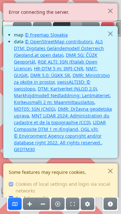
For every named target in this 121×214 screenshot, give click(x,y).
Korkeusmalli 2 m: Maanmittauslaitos (54, 102)
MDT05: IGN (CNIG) (34, 109)
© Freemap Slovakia (46, 35)
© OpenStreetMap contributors (59, 42)
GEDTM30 (24, 149)
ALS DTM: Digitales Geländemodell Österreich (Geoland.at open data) (59, 48)
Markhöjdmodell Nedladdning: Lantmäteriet (62, 95)
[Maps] (15, 204)
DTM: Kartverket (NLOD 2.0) (67, 89)
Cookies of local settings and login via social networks (62, 187)
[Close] (110, 10)
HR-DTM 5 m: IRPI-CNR (58, 68)
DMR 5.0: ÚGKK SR (50, 75)
